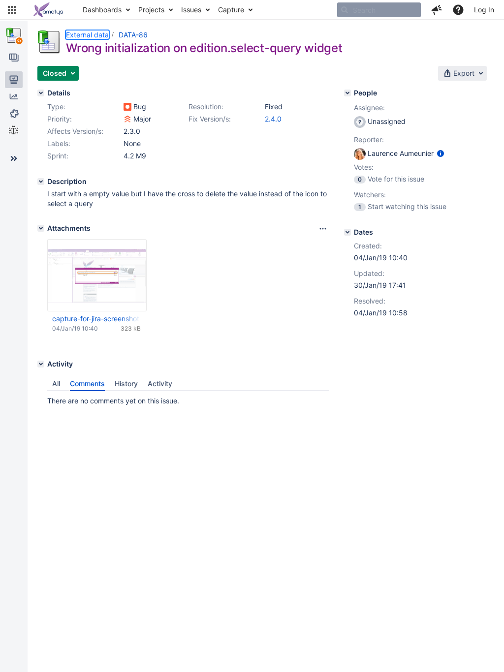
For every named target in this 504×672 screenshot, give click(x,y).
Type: (56, 106)
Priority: (59, 119)
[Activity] (40, 364)
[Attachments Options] (322, 229)
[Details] (40, 93)
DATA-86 (133, 35)
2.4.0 (273, 119)
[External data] (14, 35)
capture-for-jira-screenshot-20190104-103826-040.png (96, 318)
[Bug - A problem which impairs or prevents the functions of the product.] (127, 107)
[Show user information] (440, 153)
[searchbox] (379, 9)
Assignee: (369, 107)
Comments (87, 383)
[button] (12, 10)
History (126, 383)
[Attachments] (40, 228)
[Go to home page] (48, 10)
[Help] (458, 10)
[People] (347, 93)
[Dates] (347, 232)
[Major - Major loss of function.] (127, 119)
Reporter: (369, 139)
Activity (160, 383)
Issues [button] (191, 9)
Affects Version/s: (75, 131)
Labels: (58, 143)
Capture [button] (231, 9)
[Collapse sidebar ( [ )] (14, 158)
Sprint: (57, 156)
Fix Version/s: (210, 119)
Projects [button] (151, 9)
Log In (484, 9)
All (56, 383)
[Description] (40, 181)
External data (87, 35)
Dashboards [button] (102, 9)
